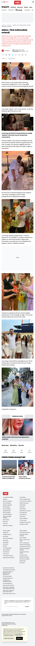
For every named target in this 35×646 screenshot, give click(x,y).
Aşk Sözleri (5, 536)
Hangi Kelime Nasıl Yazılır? (24, 552)
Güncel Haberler (7, 503)
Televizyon (4, 10)
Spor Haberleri (6, 507)
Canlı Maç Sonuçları (8, 555)
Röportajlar (27, 10)
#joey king (5, 445)
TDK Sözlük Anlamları (25, 532)
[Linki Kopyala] (25, 55)
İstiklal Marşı (23, 505)
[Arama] (2, 2)
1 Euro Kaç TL (6, 553)
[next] (32, 470)
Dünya (26, 7)
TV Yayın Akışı (23, 520)
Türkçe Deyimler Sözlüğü (9, 569)
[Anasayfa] (5, 493)
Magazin (5, 7)
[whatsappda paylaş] (16, 55)
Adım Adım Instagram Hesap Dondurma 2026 (8, 587)
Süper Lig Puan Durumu (8, 557)
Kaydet (27, 606)
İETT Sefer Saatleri (7, 576)
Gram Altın (5, 540)
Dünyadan (11, 10)
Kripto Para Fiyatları (7, 525)
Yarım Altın (5, 544)
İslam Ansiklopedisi (24, 543)
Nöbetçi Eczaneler (24, 503)
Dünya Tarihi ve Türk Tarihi (25, 540)
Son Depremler (23, 512)
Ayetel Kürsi (5, 532)
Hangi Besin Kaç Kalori (25, 546)
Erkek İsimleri (23, 560)
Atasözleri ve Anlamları (8, 568)
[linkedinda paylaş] (12, 55)
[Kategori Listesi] (33, 2)
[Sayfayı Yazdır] (22, 55)
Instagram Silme (24, 524)
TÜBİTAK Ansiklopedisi (25, 544)
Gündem (13, 7)
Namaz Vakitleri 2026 (25, 499)
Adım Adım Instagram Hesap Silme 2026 (8, 591)
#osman (21, 445)
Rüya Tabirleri (23, 537)
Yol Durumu (22, 516)
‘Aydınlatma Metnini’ (8, 635)
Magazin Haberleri (7, 505)
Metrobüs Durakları (24, 557)
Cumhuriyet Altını (7, 548)
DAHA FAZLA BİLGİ (9, 638)
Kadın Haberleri (6, 512)
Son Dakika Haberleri (8, 497)
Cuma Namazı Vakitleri (25, 501)
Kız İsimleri (22, 562)
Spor (30, 7)
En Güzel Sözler (23, 555)
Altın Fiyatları (6, 519)
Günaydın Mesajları (8, 538)
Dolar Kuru (5, 521)
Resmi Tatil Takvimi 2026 (9, 593)
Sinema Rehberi (23, 518)
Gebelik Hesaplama (8, 578)
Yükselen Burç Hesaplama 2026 (7, 580)
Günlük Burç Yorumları (25, 510)
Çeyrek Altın (6, 542)
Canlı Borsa (22, 497)
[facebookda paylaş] (3, 55)
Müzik (33, 10)
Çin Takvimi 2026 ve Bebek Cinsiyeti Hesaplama (8, 573)
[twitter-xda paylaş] (6, 55)
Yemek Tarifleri (6, 530)
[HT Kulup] (19, 10)
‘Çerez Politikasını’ (19, 634)
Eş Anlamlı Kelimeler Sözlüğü (24, 549)
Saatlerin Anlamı (7, 534)
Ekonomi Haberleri (7, 501)
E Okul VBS (22, 507)
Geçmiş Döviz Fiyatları (8, 585)
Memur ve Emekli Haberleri (7, 517)
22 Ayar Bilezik (6, 550)
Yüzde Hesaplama (7, 583)
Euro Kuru (5, 523)
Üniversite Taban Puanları (24, 535)
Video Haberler (23, 530)
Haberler (4, 25)
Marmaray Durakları (25, 559)
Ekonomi (20, 7)
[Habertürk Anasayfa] (17, 2)
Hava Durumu (23, 514)
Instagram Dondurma (25, 522)
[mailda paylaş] (19, 55)
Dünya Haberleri (7, 508)
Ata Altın (5, 546)
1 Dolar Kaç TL (6, 552)
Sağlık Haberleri (7, 510)
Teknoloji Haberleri (7, 514)
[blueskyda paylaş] (9, 55)
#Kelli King (13, 445)
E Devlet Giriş (23, 508)
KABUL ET (19, 638)
